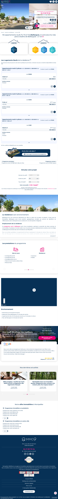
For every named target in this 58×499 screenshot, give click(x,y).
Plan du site (29, 485)
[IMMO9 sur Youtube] (30, 454)
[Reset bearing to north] (4, 302)
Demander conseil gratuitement (47, 338)
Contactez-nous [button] (29, 491)
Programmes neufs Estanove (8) (11, 425)
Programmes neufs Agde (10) (10, 415)
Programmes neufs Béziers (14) (10, 412)
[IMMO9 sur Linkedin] (33, 454)
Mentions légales (29, 483)
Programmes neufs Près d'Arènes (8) (12, 426)
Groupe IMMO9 (29, 478)
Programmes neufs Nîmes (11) (10, 413)
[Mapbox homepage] (3, 305)
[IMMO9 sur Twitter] (28, 454)
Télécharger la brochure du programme (35, 154)
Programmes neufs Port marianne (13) (12, 423)
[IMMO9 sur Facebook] (25, 454)
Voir (5, 418)
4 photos (30, 27)
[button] (53, 1)
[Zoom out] (4, 301)
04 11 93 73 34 (45, 13)
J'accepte (54, 497)
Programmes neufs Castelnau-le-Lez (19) (13, 410)
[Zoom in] (4, 299)
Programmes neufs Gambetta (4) (11, 428)
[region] (29, 292)
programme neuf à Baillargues (12, 226)
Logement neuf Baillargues (9, 32)
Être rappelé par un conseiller (44, 25)
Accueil (2, 32)
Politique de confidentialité (29, 481)
